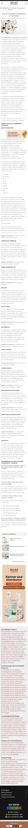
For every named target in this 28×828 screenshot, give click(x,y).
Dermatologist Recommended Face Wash (13, 689)
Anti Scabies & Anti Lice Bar (15, 643)
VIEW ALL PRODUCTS (18, 561)
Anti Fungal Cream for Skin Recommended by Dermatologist (13, 705)
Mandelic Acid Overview (14, 720)
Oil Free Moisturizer (6, 631)
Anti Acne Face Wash (18, 633)
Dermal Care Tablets (7, 658)
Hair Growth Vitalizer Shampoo (15, 655)
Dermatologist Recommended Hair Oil (12, 693)
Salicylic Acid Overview (8, 722)
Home (1, 8)
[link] (14, 594)
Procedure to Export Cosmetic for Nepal (12, 726)
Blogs (5, 8)
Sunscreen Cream (20, 649)
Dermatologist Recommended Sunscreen (13, 685)
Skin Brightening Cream (13, 637)
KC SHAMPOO (20, 657)
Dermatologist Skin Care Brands (10, 670)
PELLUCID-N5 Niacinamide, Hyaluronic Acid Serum (17, 554)
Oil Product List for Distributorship (11, 748)
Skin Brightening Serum (8, 641)
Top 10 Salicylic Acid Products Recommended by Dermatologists (13, 779)
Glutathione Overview (19, 724)
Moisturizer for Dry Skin (19, 631)
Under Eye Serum (19, 658)
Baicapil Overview (20, 722)
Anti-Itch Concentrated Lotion (10, 645)
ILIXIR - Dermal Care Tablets (15, 539)
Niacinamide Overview (7, 718)
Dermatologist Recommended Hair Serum (13, 695)
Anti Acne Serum (6, 635)
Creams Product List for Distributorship (12, 743)
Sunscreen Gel (16, 651)
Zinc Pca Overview (6, 724)
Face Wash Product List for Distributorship (13, 746)
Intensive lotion (6, 633)
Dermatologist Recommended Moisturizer (13, 691)
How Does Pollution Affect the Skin (11, 728)
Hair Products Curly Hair (8, 697)
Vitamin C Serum (6, 660)
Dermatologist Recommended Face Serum (13, 687)
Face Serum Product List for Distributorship (13, 744)
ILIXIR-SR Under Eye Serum (17, 546)
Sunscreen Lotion (6, 651)
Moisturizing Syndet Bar (19, 639)
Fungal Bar (19, 641)
